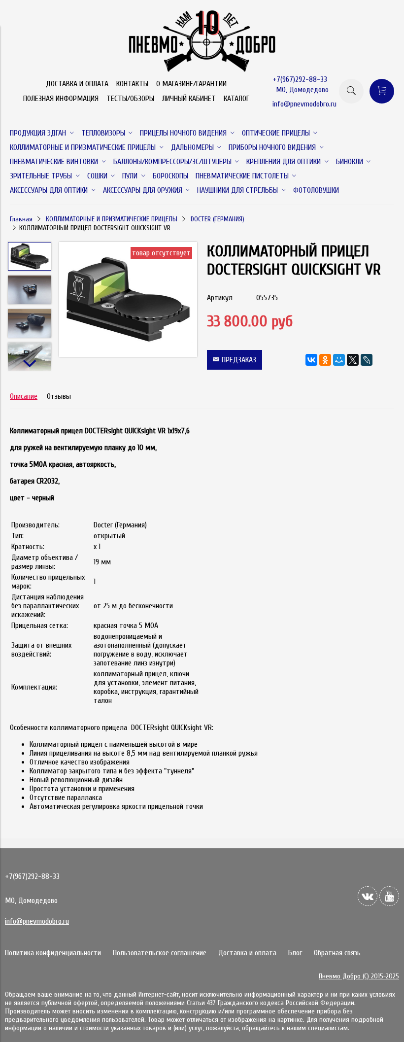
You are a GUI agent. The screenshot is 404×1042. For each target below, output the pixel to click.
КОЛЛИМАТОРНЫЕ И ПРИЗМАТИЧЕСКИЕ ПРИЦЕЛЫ (111, 219)
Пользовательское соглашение (159, 952)
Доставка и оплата (247, 952)
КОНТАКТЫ (132, 83)
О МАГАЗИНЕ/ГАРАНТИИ (191, 83)
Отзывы (59, 396)
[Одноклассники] (325, 360)
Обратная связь (337, 952)
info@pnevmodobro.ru (304, 104)
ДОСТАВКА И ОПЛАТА (77, 83)
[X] (353, 360)
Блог (295, 952)
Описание (23, 396)
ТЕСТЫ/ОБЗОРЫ (130, 98)
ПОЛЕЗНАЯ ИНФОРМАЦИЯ (61, 98)
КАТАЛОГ (236, 98)
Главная (21, 219)
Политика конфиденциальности (53, 952)
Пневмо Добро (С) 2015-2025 (359, 976)
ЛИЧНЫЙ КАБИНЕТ (189, 98)
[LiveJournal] (366, 360)
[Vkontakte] (367, 896)
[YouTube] (389, 896)
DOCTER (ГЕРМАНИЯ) (217, 219)
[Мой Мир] (339, 360)
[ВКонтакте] (311, 360)
